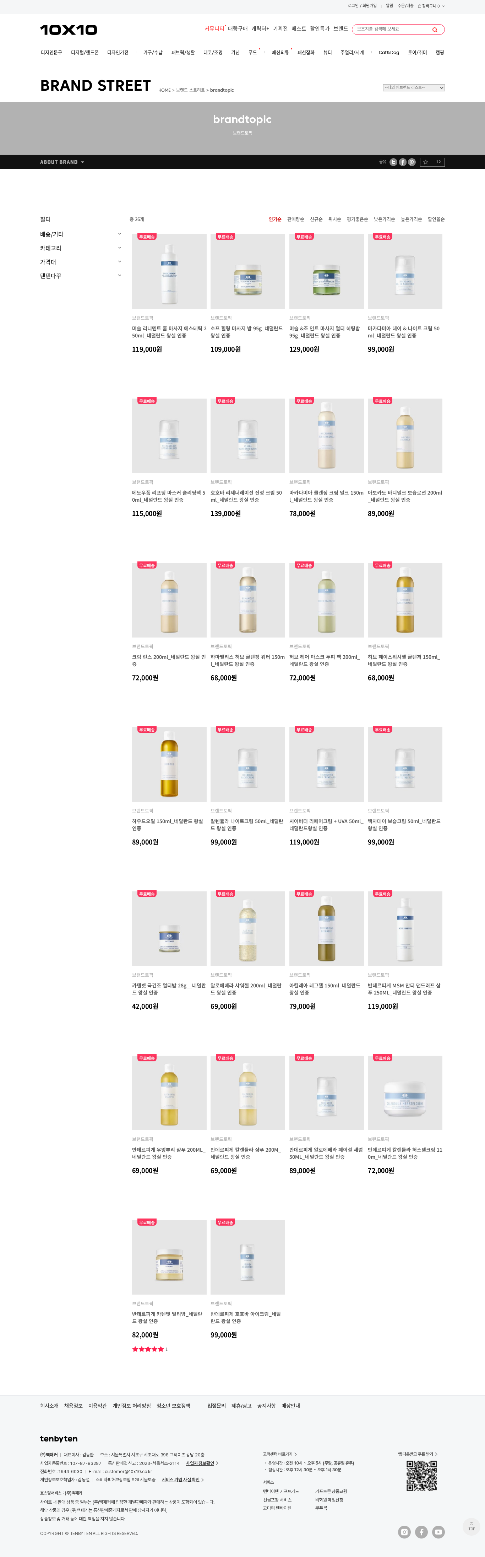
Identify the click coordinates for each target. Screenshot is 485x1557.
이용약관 (97, 1406)
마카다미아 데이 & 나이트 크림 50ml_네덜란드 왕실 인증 (404, 332)
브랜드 (340, 29)
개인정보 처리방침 (132, 1406)
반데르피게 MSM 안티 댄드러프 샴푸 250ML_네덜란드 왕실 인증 (404, 989)
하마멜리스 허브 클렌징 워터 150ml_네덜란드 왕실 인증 (248, 660)
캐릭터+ (260, 29)
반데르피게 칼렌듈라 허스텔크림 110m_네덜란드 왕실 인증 (405, 1153)
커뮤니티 (214, 29)
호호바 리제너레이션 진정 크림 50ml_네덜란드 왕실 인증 (246, 496)
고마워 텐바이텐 (277, 1508)
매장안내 (291, 1406)
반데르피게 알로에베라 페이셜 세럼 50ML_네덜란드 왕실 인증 (326, 1153)
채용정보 (73, 1406)
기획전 (280, 29)
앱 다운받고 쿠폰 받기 (415, 1454)
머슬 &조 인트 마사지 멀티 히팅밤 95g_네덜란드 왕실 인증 (324, 332)
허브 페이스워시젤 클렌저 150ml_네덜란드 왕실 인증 (404, 660)
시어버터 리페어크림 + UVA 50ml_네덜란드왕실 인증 (326, 824)
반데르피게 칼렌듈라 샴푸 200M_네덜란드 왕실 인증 (246, 1153)
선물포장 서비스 (277, 1500)
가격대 (48, 261)
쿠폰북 (321, 1508)
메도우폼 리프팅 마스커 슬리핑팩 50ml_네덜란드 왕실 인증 (168, 496)
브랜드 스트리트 (190, 91)
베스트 (298, 29)
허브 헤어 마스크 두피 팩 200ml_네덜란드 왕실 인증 (324, 660)
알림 (389, 6)
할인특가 (320, 29)
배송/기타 (52, 234)
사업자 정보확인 (200, 1463)
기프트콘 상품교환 (331, 1491)
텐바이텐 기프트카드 (281, 1491)
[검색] (435, 30)
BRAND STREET (95, 87)
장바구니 (430, 7)
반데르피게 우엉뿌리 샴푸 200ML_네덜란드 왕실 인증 (169, 1153)
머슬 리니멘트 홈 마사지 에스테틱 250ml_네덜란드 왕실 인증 (169, 332)
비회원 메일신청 (329, 1500)
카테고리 (50, 248)
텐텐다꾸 (50, 275)
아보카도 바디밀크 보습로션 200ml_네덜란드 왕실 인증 (405, 496)
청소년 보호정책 (173, 1406)
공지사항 (266, 1406)
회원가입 (370, 6)
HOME (164, 91)
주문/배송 (406, 6)
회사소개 (49, 1406)
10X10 (68, 30)
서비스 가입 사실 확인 (181, 1479)
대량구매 (238, 29)
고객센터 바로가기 (278, 1454)
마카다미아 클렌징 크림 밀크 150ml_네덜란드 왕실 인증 (326, 496)
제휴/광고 (241, 1406)
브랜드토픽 (142, 317)
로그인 (353, 6)
